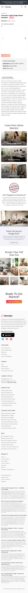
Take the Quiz (14, 242)
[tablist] (7, 77)
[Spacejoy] (7, 6)
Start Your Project (13, 301)
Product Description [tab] (7, 77)
